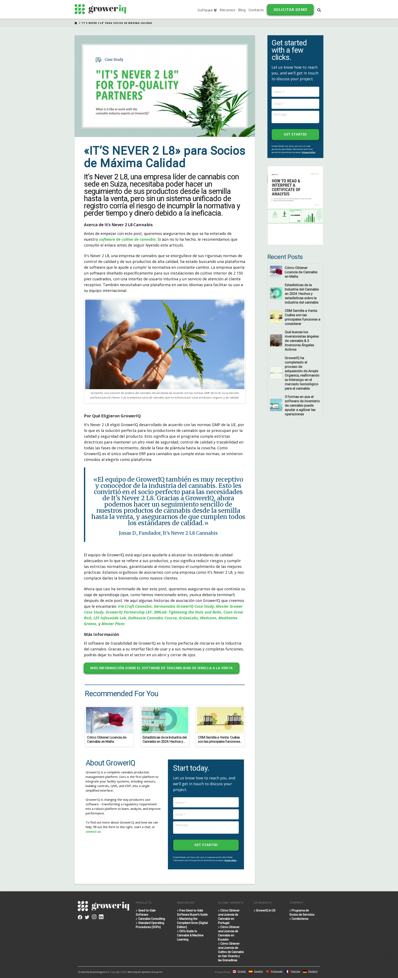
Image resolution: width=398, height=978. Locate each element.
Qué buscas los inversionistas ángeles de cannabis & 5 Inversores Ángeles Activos (302, 340)
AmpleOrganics (98, 971)
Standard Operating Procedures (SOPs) (150, 925)
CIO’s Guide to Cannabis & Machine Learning (190, 935)
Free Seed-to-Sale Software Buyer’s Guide (192, 912)
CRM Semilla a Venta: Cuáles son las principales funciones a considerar (302, 317)
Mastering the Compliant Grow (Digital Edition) (192, 923)
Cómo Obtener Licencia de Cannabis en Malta (301, 272)
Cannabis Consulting (151, 918)
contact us (93, 831)
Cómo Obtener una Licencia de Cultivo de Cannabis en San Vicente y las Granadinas (231, 952)
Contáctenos (300, 918)
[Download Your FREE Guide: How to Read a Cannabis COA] (295, 205)
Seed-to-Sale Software (145, 912)
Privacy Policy (230, 860)
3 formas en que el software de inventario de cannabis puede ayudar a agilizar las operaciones (302, 405)
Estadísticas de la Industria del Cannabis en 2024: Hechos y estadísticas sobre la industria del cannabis (302, 293)
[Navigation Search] (318, 9)
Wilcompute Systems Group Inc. (145, 971)
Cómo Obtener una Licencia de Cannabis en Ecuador (229, 933)
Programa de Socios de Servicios (301, 912)
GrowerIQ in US (265, 910)
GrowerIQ (83, 971)
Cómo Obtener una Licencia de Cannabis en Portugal (229, 917)
